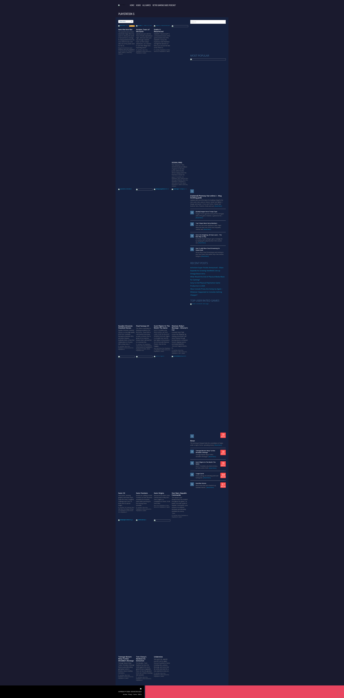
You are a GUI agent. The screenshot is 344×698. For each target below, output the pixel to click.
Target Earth (200, 473)
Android (183, 178)
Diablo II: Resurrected (158, 30)
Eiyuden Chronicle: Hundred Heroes (125, 327)
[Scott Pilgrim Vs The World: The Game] (162, 256)
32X (181, 183)
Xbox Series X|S (123, 51)
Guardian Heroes (201, 483)
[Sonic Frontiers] (144, 423)
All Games (146, 5)
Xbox (179, 515)
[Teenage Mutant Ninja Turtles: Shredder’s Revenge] (126, 587)
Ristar (192, 441)
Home (132, 5)
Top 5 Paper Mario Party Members (206, 223)
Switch (119, 52)
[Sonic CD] (126, 423)
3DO (179, 178)
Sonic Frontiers (142, 493)
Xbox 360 (156, 348)
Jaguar (173, 177)
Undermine (158, 657)
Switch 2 (124, 52)
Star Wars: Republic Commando (179, 494)
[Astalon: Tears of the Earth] (144, 26)
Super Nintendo (178, 180)
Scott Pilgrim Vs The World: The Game (162, 327)
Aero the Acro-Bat (125, 29)
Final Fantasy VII (142, 326)
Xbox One (126, 49)
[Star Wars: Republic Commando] (180, 423)
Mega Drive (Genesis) (123, 48)
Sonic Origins (159, 493)
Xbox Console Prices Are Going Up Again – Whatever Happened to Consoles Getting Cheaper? (206, 292)
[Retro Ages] (121, 4)
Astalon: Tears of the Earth (143, 30)
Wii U (180, 353)
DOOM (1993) (177, 162)
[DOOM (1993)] (180, 92)
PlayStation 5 (131, 51)
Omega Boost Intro (197, 274)
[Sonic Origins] (162, 423)
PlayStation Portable (141, 349)
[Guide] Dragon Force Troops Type (206, 211)
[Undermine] (162, 587)
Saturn (184, 183)
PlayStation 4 (139, 51)
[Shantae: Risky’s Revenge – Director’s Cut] (180, 256)
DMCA (140, 694)
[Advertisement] (208, 39)
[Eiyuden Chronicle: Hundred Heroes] (126, 256)
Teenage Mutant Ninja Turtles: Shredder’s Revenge (126, 659)
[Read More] (218, 206)
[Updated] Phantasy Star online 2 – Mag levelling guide (206, 197)
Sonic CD (121, 493)
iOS (183, 177)
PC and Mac (139, 50)
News (138, 5)
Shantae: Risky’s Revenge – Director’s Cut (180, 328)
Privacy (130, 694)
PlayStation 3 (175, 181)
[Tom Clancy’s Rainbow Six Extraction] (144, 587)
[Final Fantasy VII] (144, 256)
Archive (125, 694)
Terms (135, 694)
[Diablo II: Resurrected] (162, 26)
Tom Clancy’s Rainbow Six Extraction (141, 659)
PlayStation (174, 178)
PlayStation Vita (140, 350)
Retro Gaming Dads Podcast (164, 5)
